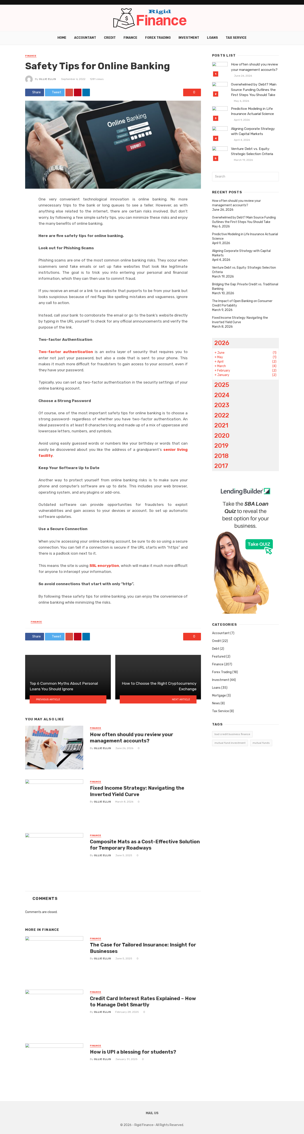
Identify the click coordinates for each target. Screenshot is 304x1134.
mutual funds (261, 742)
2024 (221, 395)
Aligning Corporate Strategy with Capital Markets (253, 131)
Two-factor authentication (66, 351)
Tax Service (236, 38)
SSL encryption (104, 565)
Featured (218, 656)
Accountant (85, 38)
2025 (221, 384)
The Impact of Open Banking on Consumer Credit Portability (242, 303)
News (216, 703)
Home (61, 38)
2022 (221, 415)
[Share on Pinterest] (77, 92)
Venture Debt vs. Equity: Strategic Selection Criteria (252, 151)
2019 (221, 445)
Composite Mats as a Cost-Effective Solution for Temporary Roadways (145, 845)
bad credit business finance (232, 734)
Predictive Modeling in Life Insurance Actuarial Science (252, 111)
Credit (110, 38)
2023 (221, 405)
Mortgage (219, 695)
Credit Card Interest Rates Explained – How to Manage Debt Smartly (143, 1001)
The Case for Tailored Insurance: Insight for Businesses (143, 948)
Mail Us (152, 1113)
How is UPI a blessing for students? (133, 1052)
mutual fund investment (230, 742)
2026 (221, 343)
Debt (215, 649)
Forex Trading (158, 38)
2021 (221, 425)
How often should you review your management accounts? (131, 738)
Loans (212, 38)
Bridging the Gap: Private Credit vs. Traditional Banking (245, 286)
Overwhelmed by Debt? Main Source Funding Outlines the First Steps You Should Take (253, 89)
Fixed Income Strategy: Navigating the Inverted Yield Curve (137, 791)
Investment (188, 38)
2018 (221, 456)
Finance (130, 38)
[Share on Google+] (69, 92)
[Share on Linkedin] (86, 92)
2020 (221, 435)
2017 (221, 466)
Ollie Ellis (47, 79)
